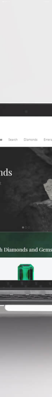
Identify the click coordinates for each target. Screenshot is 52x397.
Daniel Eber (7, 1)
